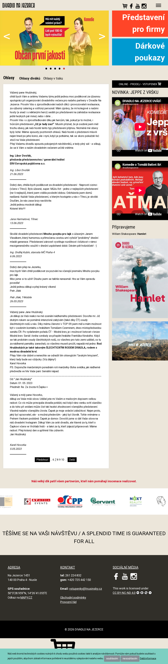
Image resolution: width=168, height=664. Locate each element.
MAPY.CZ (26, 597)
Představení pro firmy (143, 23)
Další (72, 459)
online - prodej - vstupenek (138, 84)
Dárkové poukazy (150, 51)
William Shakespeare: (129, 233)
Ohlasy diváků (29, 78)
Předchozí (42, 459)
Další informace (148, 658)
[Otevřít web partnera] (22, 501)
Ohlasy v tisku (53, 78)
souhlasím (112, 658)
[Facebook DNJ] (131, 7)
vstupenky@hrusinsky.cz (85, 588)
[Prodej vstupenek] (124, 7)
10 (62, 459)
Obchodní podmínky (73, 597)
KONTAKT (67, 567)
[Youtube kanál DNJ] (137, 7)
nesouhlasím (130, 658)
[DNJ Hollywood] (140, 342)
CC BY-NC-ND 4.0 (124, 592)
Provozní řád (68, 602)
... (51, 459)
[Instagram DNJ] (144, 7)
